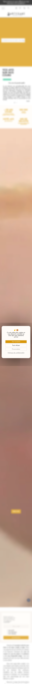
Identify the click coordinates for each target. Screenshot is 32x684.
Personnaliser (16, 349)
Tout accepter (16, 341)
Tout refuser (16, 345)
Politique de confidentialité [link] (16, 353)
